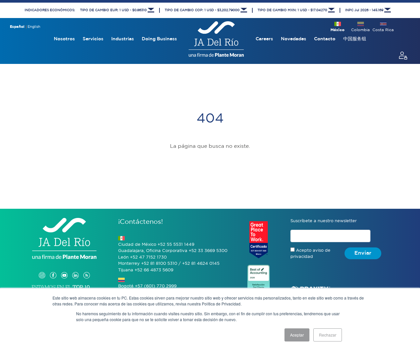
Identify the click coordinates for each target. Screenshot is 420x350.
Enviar (362, 253)
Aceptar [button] (297, 335)
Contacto (324, 39)
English (34, 27)
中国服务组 (354, 39)
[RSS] (87, 268)
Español (17, 27)
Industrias (122, 39)
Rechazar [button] (327, 335)
